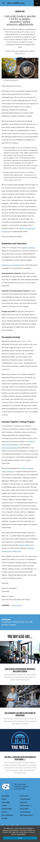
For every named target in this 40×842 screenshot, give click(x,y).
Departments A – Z (25, 805)
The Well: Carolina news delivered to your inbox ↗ (20, 758)
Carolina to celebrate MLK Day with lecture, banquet (17, 623)
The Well (4, 818)
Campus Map (6, 802)
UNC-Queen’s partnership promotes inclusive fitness (20, 670)
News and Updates (37, 3)
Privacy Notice (21, 834)
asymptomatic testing (10, 448)
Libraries (4, 812)
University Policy (7, 808)
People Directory (25, 812)
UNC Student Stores (26, 815)
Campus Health (24, 545)
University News (16, 605)
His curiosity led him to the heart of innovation (20, 714)
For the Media (24, 808)
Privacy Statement (7, 815)
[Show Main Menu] (3, 3)
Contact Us (23, 802)
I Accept (20, 838)
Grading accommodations (11, 265)
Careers (4, 805)
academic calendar (28, 247)
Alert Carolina (24, 796)
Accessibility (5, 796)
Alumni (4, 799)
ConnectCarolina (25, 799)
